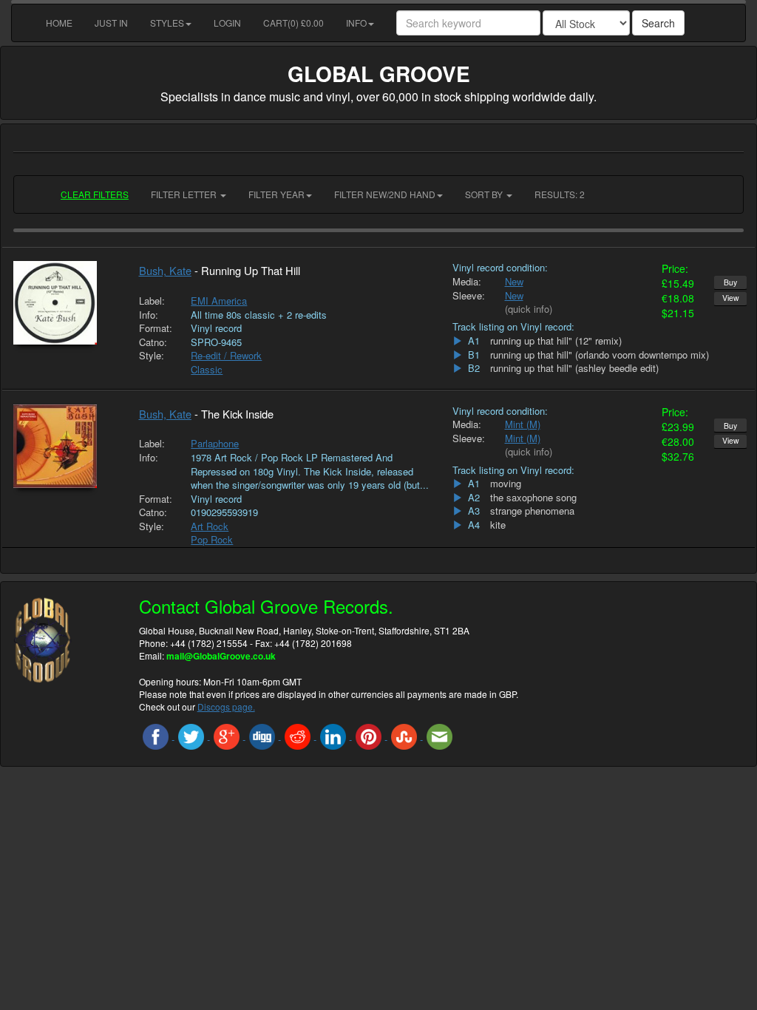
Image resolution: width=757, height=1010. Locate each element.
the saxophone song (533, 497)
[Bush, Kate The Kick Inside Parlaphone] (65, 446)
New (514, 281)
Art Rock (209, 526)
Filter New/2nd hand (384, 194)
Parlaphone (215, 443)
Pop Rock (212, 539)
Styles (167, 22)
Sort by (485, 194)
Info (356, 22)
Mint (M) (522, 424)
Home (59, 22)
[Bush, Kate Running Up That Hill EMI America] (65, 303)
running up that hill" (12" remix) (556, 341)
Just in (111, 22)
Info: (148, 315)
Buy (730, 282)
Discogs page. (226, 706)
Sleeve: (467, 295)
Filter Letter (185, 194)
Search (658, 23)
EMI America (219, 301)
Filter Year (276, 194)
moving (505, 483)
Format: (154, 328)
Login (227, 22)
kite (498, 525)
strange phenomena (532, 511)
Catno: (153, 342)
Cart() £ (293, 22)
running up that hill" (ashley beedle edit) (574, 368)
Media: (466, 281)
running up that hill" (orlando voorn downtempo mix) (599, 355)
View (730, 297)
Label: (152, 301)
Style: (151, 355)
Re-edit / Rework (226, 355)
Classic (207, 369)
